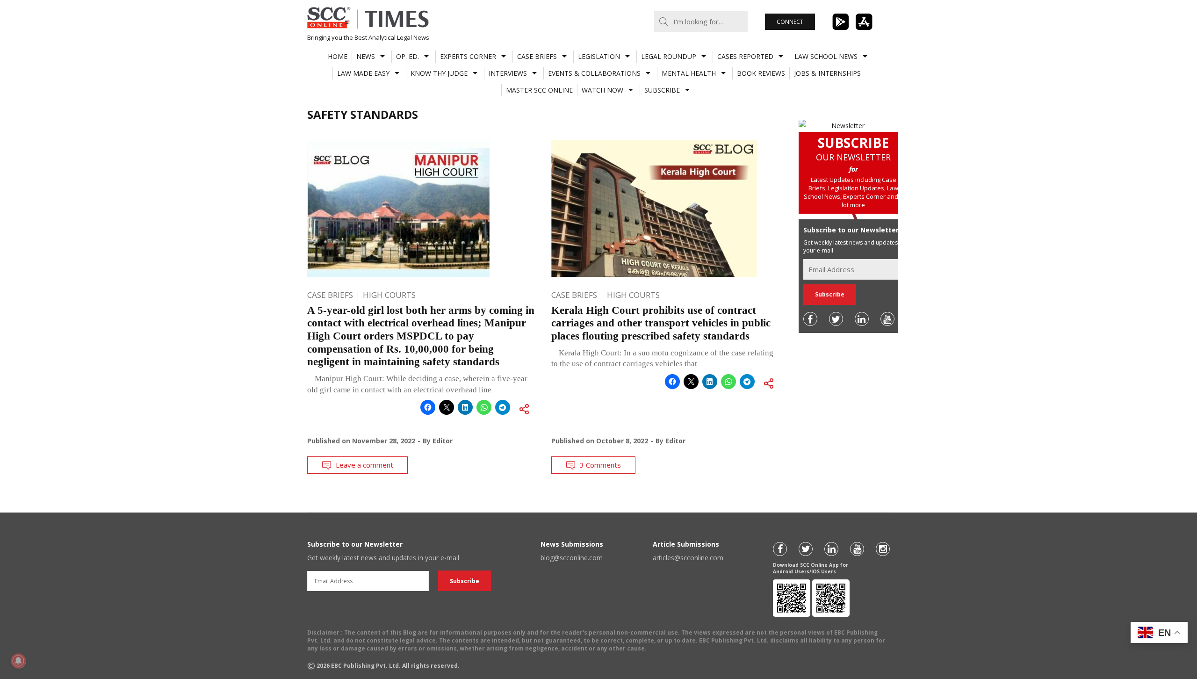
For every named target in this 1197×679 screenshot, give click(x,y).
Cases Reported (745, 56)
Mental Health (689, 73)
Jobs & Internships (827, 73)
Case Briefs (537, 56)
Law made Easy (363, 73)
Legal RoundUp (668, 56)
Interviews (508, 73)
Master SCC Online (539, 90)
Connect (790, 22)
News (365, 56)
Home (337, 56)
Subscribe (662, 90)
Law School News (826, 56)
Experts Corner (468, 56)
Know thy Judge (439, 73)
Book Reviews (761, 73)
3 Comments (600, 465)
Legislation (599, 56)
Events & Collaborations (594, 73)
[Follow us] (810, 319)
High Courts (389, 295)
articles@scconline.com (688, 557)
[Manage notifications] (18, 660)
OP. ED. (407, 56)
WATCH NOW (602, 90)
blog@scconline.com (572, 557)
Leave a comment (364, 465)
